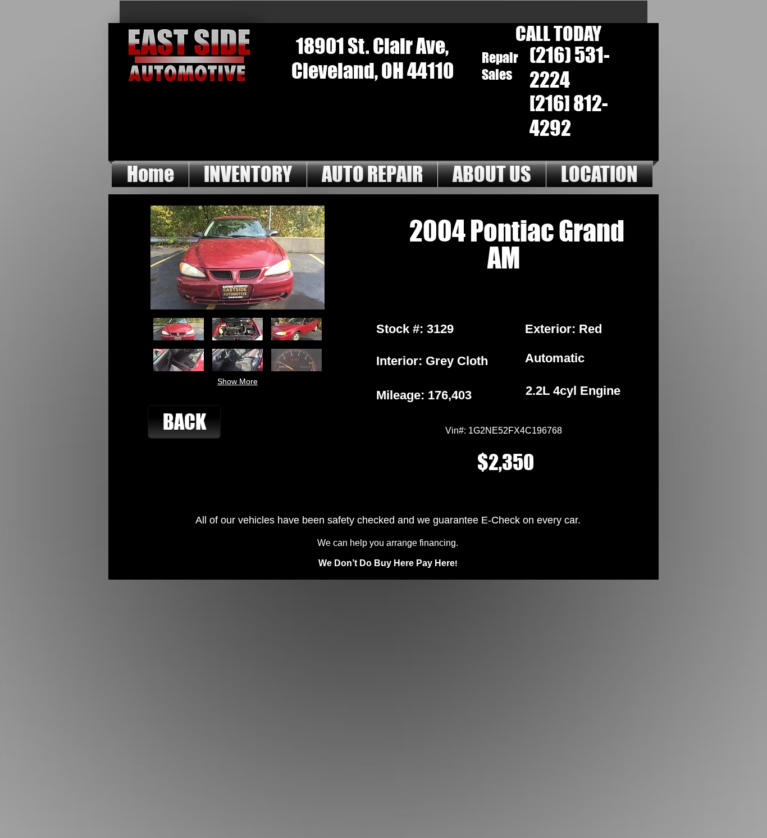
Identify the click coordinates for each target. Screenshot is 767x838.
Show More (237, 381)
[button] (178, 329)
